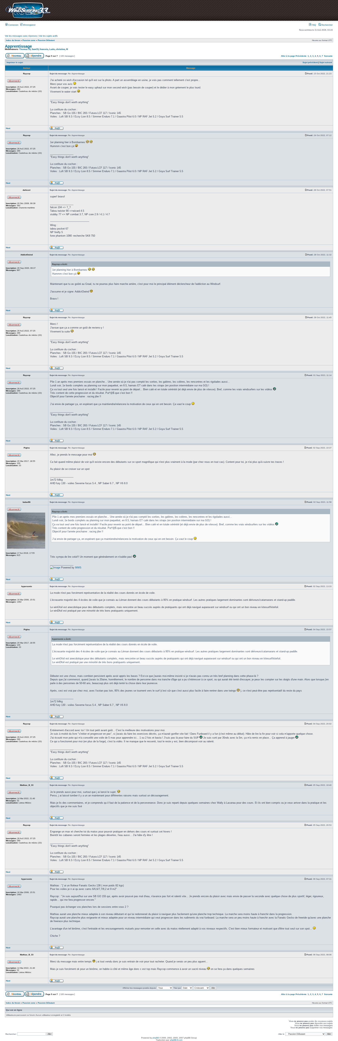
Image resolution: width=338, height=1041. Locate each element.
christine (60, 49)
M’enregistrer (29, 25)
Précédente (301, 56)
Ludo (52, 49)
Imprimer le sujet (15, 62)
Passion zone (28, 40)
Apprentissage (18, 46)
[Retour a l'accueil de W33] (27, 18)
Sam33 (35, 49)
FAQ (313, 25)
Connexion (13, 25)
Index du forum (13, 40)
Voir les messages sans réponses (21, 36)
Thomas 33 (25, 49)
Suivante (328, 56)
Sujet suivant (325, 62)
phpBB (156, 1038)
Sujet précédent (310, 62)
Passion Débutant (46, 40)
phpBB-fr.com (176, 1040)
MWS (78, 567)
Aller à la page (288, 56)
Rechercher (327, 25)
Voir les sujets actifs (48, 36)
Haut (8, 128)
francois (44, 49)
